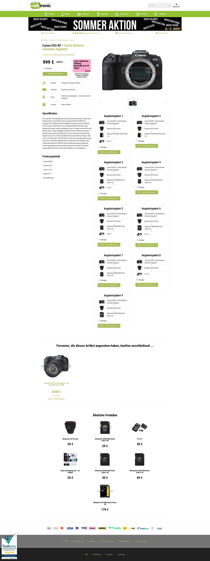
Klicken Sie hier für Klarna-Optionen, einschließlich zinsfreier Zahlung (82, 75)
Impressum (121, 554)
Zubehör (162, 14)
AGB (86, 554)
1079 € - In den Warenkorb (108, 285)
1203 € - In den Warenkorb (146, 146)
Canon (72, 40)
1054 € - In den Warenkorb (146, 285)
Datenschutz (97, 554)
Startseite (44, 40)
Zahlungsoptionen (125, 541)
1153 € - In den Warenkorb (108, 198)
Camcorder (124, 14)
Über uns (109, 554)
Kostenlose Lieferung (107, 541)
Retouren (92, 541)
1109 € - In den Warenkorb (108, 245)
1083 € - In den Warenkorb (146, 245)
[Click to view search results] (169, 5)
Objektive (104, 14)
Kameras (85, 14)
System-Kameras (62, 40)
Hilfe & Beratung (78, 541)
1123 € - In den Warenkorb (146, 192)
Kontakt (65, 541)
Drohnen (143, 14)
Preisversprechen (141, 541)
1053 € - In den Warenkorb (108, 326)
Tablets (51, 14)
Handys (67, 14)
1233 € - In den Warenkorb (108, 152)
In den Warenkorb (54, 74)
